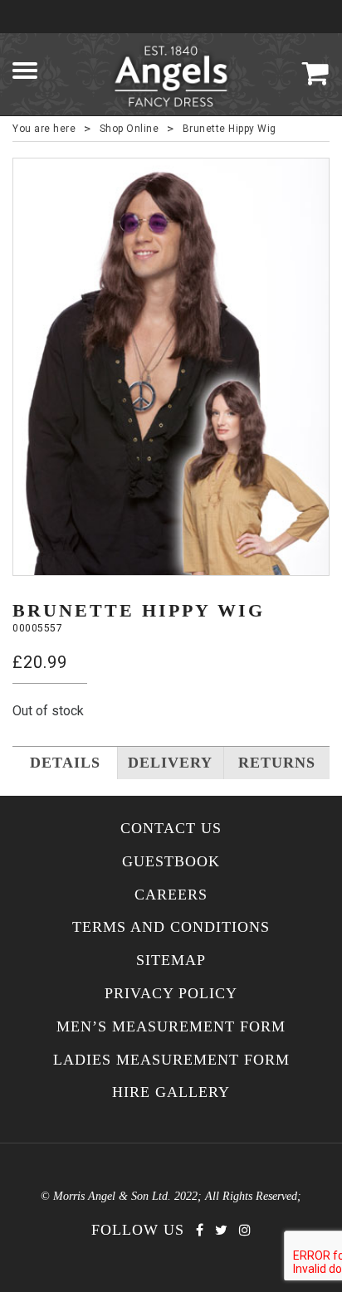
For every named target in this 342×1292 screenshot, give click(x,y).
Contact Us (171, 828)
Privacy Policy (171, 994)
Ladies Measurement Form (171, 1060)
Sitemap (171, 960)
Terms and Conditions (171, 927)
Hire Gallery (171, 1092)
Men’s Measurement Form (171, 1027)
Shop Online (129, 128)
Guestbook (171, 862)
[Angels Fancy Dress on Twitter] (221, 1230)
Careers (171, 895)
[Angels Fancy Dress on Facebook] (199, 1230)
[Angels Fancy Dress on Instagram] (245, 1230)
